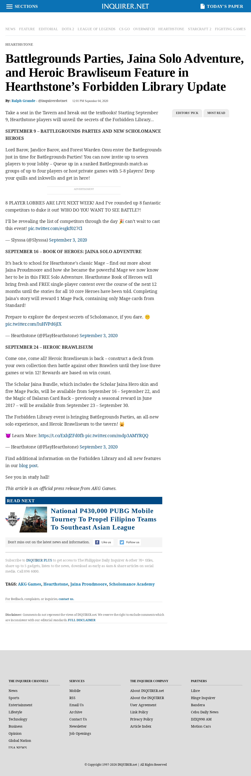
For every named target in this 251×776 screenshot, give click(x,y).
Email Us (76, 705)
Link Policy (139, 712)
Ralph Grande (23, 100)
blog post (28, 465)
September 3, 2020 (68, 240)
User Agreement (143, 705)
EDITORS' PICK (187, 113)
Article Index (140, 726)
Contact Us (78, 719)
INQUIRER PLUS (39, 560)
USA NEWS (18, 747)
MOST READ (216, 113)
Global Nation (20, 740)
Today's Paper (225, 6)
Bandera (198, 705)
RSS (72, 697)
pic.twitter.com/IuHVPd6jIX (33, 324)
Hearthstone (19, 44)
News (13, 690)
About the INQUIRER (147, 697)
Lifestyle (15, 712)
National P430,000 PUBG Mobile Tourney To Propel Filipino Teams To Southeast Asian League (104, 519)
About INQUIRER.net (147, 690)
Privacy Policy (141, 719)
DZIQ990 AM (201, 719)
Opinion (15, 733)
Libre (195, 690)
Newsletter (78, 726)
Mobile (74, 690)
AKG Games (29, 584)
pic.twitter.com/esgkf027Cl (55, 228)
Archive (75, 712)
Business (15, 726)
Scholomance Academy (132, 584)
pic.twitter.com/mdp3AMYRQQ (116, 435)
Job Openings (80, 733)
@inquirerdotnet (52, 100)
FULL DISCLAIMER (81, 620)
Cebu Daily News (204, 712)
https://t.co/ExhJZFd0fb (61, 435)
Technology (18, 719)
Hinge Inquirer (203, 697)
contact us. (66, 599)
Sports (14, 697)
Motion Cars (201, 726)
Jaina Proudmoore (88, 584)
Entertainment (20, 705)
